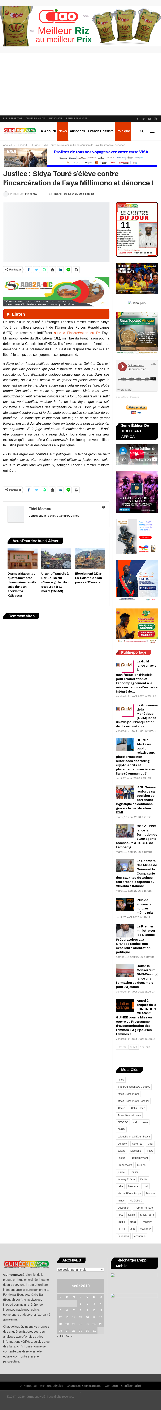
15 (80, 1317)
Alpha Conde (138, 1108)
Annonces (77, 131)
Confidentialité (131, 1385)
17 (94, 1317)
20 (67, 1324)
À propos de (28, 1385)
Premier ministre (144, 1207)
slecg (133, 1221)
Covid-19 (137, 1143)
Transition (146, 1221)
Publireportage (12, 118)
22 (80, 1324)
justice (121, 1172)
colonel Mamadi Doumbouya (134, 1136)
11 (101, 1310)
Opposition (123, 1207)
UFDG (121, 1229)
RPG (120, 1214)
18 (100, 1317)
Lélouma (133, 1186)
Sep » (69, 1336)
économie (139, 1236)
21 (73, 1324)
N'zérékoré (136, 1200)
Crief (150, 1143)
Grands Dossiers (101, 131)
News (63, 131)
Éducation (123, 1236)
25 (101, 1324)
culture (121, 1150)
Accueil (50, 131)
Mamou (150, 1193)
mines (121, 1200)
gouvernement (139, 1157)
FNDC (149, 1150)
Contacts (111, 1385)
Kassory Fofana (126, 1179)
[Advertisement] (80, 84)
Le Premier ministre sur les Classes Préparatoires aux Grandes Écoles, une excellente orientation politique (135, 939)
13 (67, 1317)
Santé (131, 1214)
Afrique (122, 1108)
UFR (132, 1229)
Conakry (122, 1143)
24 (94, 1324)
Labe (120, 1186)
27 (67, 1330)
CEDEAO (123, 1122)
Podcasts (134, 397)
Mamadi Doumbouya (129, 1193)
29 (80, 1330)
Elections (135, 1150)
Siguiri (121, 1221)
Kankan (134, 1172)
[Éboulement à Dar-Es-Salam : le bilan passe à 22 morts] (90, 558)
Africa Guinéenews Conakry (133, 1101)
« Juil (60, 1336)
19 (60, 1324)
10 (94, 1310)
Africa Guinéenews (128, 1093)
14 (73, 1317)
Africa (121, 1079)
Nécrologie (55, 118)
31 (94, 1330)
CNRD (121, 1129)
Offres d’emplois (35, 118)
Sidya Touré (147, 1214)
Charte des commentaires (84, 1385)
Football (122, 1157)
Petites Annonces (76, 118)
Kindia (143, 1179)
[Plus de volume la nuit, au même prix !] (125, 904)
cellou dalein (140, 1122)
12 (60, 1317)
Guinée (141, 1165)
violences (145, 1229)
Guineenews (125, 1165)
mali (145, 1186)
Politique (123, 131)
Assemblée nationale (129, 1115)
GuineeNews (122, 397)
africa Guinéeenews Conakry (134, 1086)
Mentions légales (51, 1385)
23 (87, 1324)
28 (73, 1330)
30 (87, 1330)
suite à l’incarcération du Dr (77, 333)
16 (87, 1317)
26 (60, 1330)
